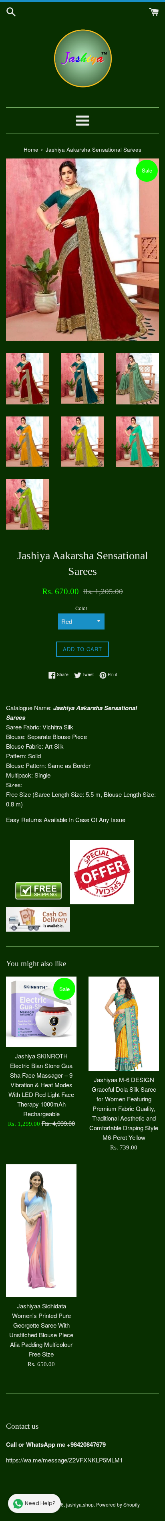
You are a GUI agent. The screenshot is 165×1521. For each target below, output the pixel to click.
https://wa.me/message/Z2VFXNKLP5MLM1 (64, 1460)
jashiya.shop (80, 1504)
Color (81, 608)
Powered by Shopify (118, 1504)
